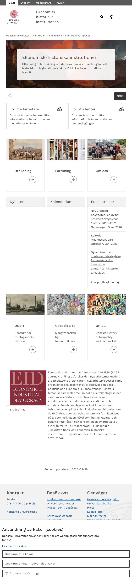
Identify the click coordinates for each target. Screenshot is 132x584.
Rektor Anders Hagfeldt (103, 499)
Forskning (63, 171)
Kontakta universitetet (22, 511)
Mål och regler (96, 515)
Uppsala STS (65, 326)
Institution (39, 35)
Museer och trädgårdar (62, 507)
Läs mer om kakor (14, 546)
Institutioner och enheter (64, 499)
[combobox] (59, 96)
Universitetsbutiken (100, 503)
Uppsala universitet (17, 35)
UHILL (101, 326)
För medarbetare (24, 109)
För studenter (83, 109)
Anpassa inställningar (25, 573)
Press (90, 507)
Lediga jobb (95, 511)
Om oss (102, 171)
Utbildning (23, 171)
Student (25, 2)
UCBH (19, 326)
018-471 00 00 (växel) (21, 503)
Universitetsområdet (60, 503)
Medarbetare (43, 2)
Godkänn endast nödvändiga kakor (30, 563)
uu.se (12, 2)
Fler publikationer (103, 282)
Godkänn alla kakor (19, 554)
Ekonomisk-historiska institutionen (47, 17)
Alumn (60, 2)
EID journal (17, 409)
